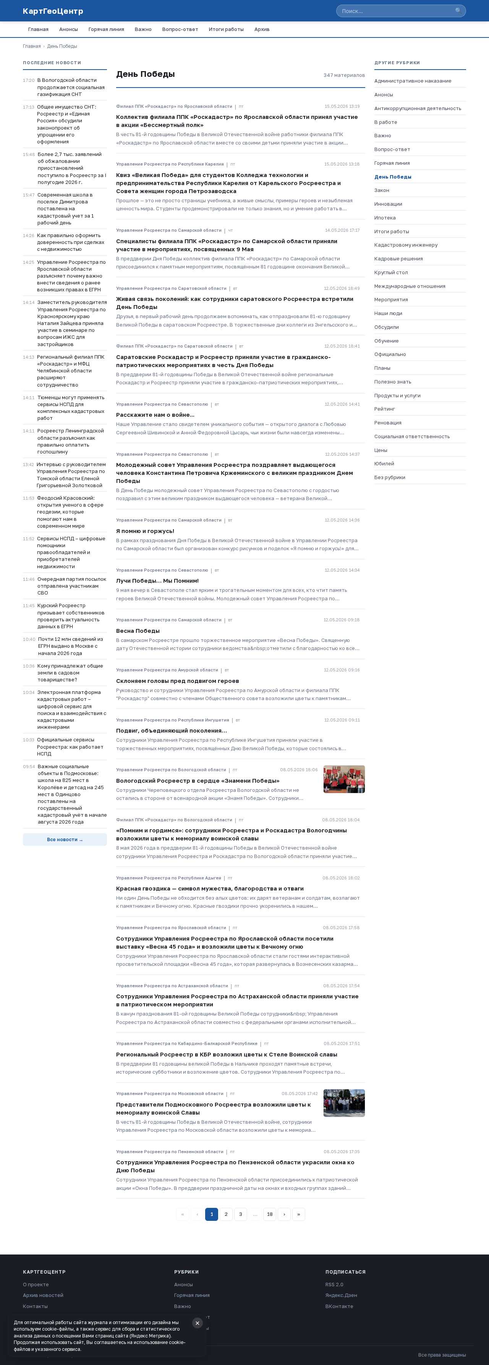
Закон (381, 190)
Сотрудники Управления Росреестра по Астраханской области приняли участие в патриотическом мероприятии (237, 1000)
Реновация (388, 422)
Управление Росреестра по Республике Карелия (170, 163)
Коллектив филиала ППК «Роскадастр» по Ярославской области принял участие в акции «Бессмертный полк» (237, 120)
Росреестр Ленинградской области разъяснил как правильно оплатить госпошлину (70, 441)
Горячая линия (106, 29)
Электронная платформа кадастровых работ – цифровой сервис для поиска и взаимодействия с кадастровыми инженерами (71, 709)
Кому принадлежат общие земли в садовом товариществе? (70, 672)
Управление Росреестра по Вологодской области (171, 769)
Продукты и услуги (397, 395)
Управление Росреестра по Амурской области (167, 669)
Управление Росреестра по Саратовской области (171, 288)
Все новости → (65, 839)
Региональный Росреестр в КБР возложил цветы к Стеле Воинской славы (226, 1054)
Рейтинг (384, 409)
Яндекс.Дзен (341, 1295)
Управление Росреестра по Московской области (169, 1093)
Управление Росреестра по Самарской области (169, 229)
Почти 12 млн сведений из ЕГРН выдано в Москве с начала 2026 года (70, 646)
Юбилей (384, 463)
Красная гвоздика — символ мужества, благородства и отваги (210, 888)
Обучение (386, 341)
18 (270, 1214)
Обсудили (386, 327)
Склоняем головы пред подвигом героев (177, 680)
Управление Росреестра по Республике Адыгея (168, 877)
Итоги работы (226, 29)
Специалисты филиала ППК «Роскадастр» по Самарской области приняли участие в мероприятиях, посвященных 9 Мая (226, 244)
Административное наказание (413, 81)
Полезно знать (392, 382)
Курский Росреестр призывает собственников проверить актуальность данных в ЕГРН (71, 615)
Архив (262, 29)
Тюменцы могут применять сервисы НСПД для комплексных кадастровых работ (70, 407)
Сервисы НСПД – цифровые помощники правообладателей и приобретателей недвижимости (71, 552)
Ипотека (385, 217)
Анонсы (68, 29)
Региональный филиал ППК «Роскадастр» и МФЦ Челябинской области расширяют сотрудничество (71, 371)
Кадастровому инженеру (405, 245)
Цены (380, 450)
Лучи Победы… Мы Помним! (157, 580)
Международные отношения (409, 286)
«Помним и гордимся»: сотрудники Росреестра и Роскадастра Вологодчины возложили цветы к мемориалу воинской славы (231, 834)
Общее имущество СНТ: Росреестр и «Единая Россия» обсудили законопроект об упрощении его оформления (66, 124)
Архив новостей (43, 1295)
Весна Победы (138, 630)
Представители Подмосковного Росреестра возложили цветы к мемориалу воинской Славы (213, 1108)
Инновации (388, 204)
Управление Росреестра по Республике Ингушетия (172, 719)
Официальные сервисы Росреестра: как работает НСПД (70, 746)
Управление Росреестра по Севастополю (162, 403)
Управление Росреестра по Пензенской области (169, 1151)
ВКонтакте (339, 1306)
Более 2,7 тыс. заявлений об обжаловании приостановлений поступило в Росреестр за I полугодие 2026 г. (72, 168)
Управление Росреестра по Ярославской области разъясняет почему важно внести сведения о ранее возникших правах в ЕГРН (71, 276)
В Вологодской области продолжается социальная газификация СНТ (71, 87)
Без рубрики (389, 477)
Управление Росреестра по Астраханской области (172, 985)
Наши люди (388, 313)
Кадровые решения (398, 258)
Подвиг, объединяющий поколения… (171, 730)
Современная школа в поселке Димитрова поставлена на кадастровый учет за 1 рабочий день (65, 209)
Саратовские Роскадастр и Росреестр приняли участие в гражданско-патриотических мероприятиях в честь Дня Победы (223, 360)
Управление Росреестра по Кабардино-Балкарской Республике (186, 1043)
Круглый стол (391, 272)
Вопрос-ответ (180, 29)
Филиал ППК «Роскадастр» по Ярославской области (174, 106)
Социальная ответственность (412, 436)
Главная (38, 29)
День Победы (392, 177)
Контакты (35, 1306)
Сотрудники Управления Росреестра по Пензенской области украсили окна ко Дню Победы (235, 1166)
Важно (143, 29)
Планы (382, 368)
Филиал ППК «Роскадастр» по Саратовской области (174, 345)
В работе (385, 122)
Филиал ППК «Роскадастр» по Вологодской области (174, 819)
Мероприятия (391, 299)
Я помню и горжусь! (145, 530)
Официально (390, 354)
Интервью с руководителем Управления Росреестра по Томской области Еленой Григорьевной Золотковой (71, 474)
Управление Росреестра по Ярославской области (171, 927)
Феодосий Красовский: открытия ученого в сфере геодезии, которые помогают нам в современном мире (70, 512)
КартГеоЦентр (53, 10)
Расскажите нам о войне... (155, 414)
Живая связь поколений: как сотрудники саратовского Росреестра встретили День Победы (234, 302)
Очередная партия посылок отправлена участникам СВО (71, 586)
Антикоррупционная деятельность (417, 108)
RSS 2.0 (334, 1284)
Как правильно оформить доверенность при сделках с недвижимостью (70, 242)
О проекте (36, 1284)
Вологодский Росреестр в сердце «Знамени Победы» (198, 780)
